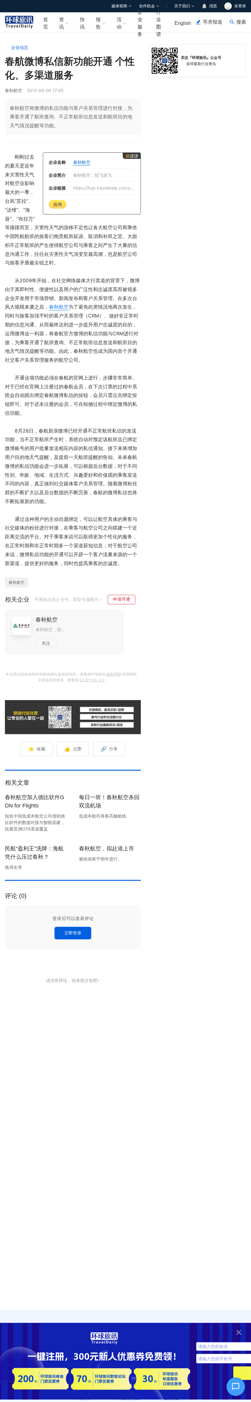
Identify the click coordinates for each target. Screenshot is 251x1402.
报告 (98, 23)
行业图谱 (158, 22)
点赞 (72, 749)
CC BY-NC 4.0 (91, 680)
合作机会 (147, 6)
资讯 (61, 23)
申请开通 (121, 599)
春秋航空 (59, 307)
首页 (45, 23)
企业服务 (139, 22)
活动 (119, 23)
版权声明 (113, 674)
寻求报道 (212, 22)
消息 (213, 6)
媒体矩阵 (119, 6)
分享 (109, 749)
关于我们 (182, 6)
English (182, 23)
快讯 (82, 23)
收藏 (36, 749)
